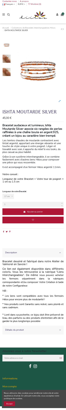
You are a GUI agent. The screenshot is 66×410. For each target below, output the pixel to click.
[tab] (33, 252)
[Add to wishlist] (33, 220)
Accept (9, 403)
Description (11, 252)
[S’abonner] (61, 358)
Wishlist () (35, 4)
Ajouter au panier (35, 211)
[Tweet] (7, 231)
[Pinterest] (10, 231)
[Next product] (63, 29)
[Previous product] (62, 29)
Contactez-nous (9, 1)
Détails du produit (14, 329)
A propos (24, 1)
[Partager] (3, 231)
